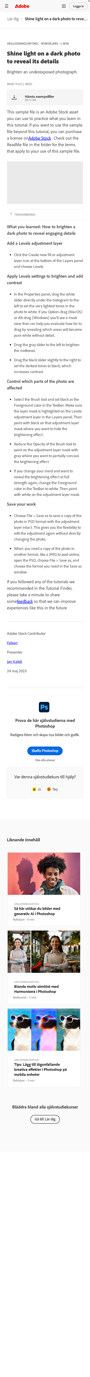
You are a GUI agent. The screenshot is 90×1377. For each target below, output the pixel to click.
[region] (43, 889)
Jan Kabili (14, 661)
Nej (55, 789)
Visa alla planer (45, 760)
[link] (13, 20)
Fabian (12, 642)
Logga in (78, 6)
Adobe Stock (39, 138)
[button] (63, 6)
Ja (39, 789)
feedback (25, 601)
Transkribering (24, 214)
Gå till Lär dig (45, 1119)
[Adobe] (22, 6)
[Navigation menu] (6, 6)
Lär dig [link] (13, 18)
